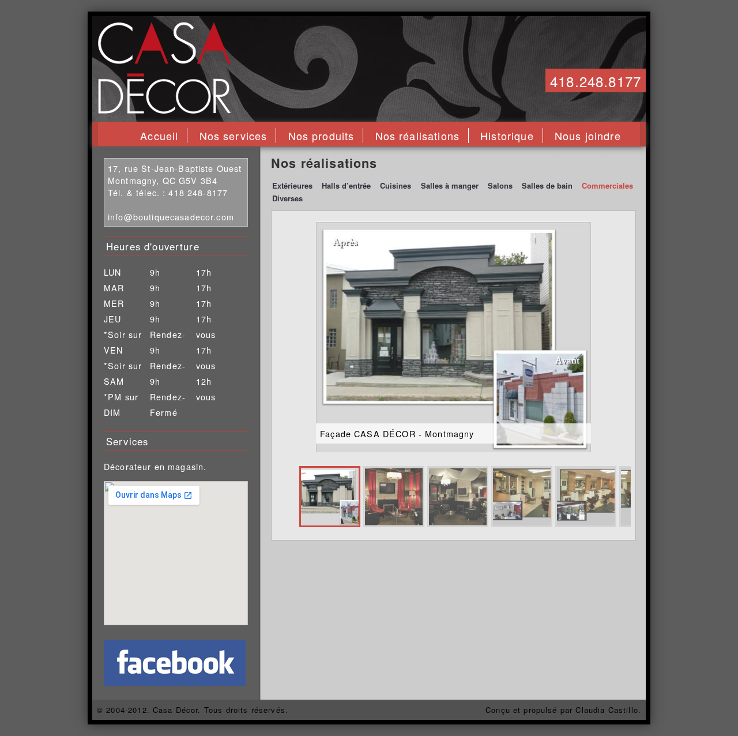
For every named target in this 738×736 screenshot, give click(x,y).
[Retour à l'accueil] (164, 110)
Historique (507, 135)
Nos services (233, 135)
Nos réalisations (417, 135)
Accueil (159, 135)
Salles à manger (450, 185)
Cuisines (395, 185)
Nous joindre (588, 135)
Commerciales (607, 185)
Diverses (287, 198)
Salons (500, 185)
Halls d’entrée (346, 185)
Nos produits (321, 135)
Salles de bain (547, 185)
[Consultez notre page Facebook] (175, 682)
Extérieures (292, 185)
